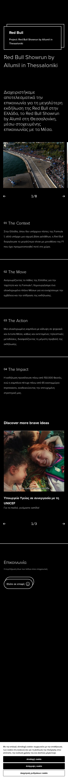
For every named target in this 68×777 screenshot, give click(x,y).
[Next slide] (63, 196)
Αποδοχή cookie (34, 759)
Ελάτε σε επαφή (16, 584)
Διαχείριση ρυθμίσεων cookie (34, 773)
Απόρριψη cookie (34, 766)
